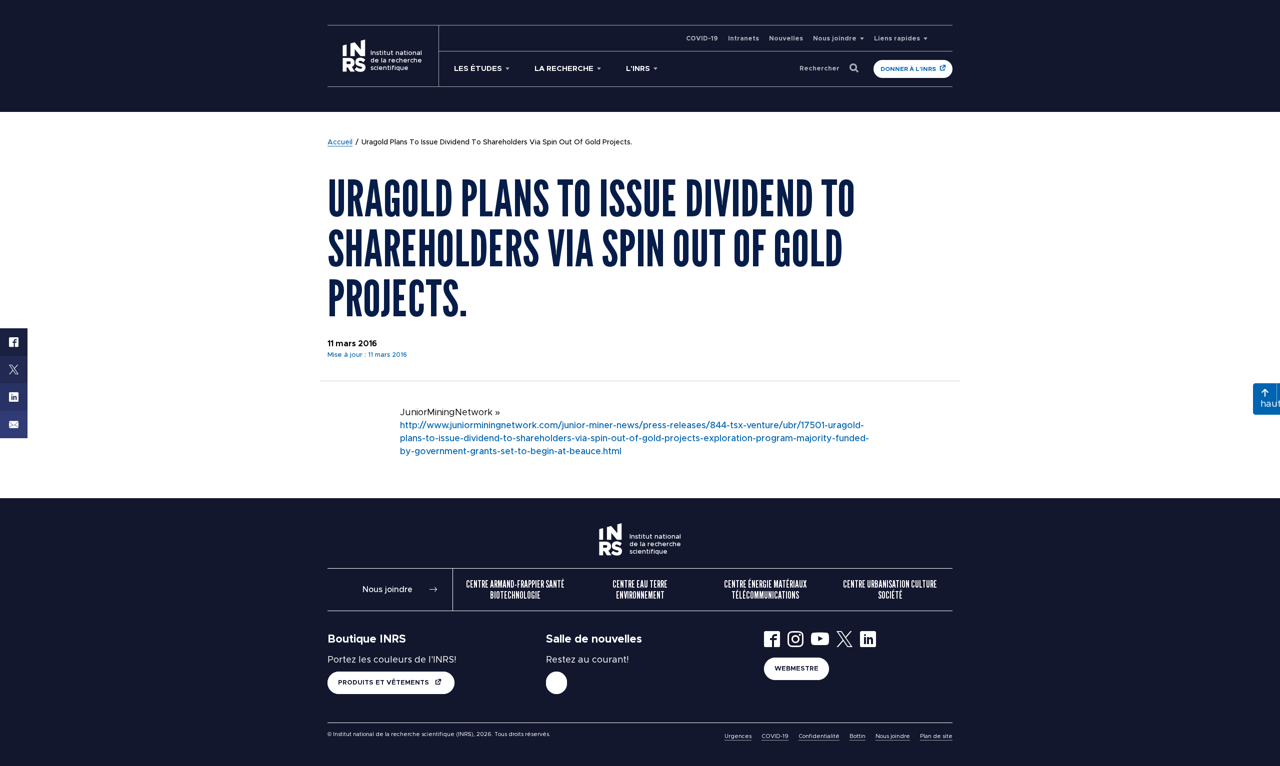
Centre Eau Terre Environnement (640, 589)
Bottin (858, 736)
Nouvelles (786, 38)
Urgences (738, 736)
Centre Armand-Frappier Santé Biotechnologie (515, 589)
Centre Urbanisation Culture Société (890, 589)
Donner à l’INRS (908, 69)
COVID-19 (702, 38)
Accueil (340, 142)
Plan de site (936, 736)
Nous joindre (834, 38)
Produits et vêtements (384, 683)
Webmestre (796, 669)
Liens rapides (897, 38)
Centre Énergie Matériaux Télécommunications (765, 589)
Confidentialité (819, 736)
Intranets (743, 38)
